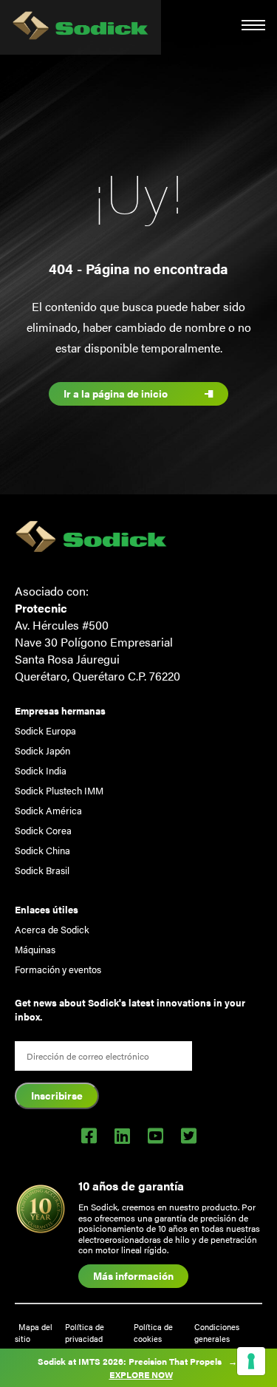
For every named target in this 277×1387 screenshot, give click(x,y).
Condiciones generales (216, 1332)
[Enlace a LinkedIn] (122, 1135)
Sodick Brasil (42, 870)
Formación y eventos (58, 969)
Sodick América (48, 810)
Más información (133, 1275)
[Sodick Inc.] (80, 27)
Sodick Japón (42, 750)
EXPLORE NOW (141, 1374)
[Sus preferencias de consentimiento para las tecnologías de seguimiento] (251, 1361)
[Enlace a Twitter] (188, 1135)
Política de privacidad (84, 1332)
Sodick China (42, 850)
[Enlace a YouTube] (155, 1135)
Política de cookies (153, 1332)
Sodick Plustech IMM (59, 790)
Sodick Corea (43, 830)
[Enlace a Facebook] (89, 1135)
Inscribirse (57, 1095)
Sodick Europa (45, 730)
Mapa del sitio (33, 1332)
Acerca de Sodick (52, 929)
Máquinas (35, 949)
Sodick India (40, 770)
